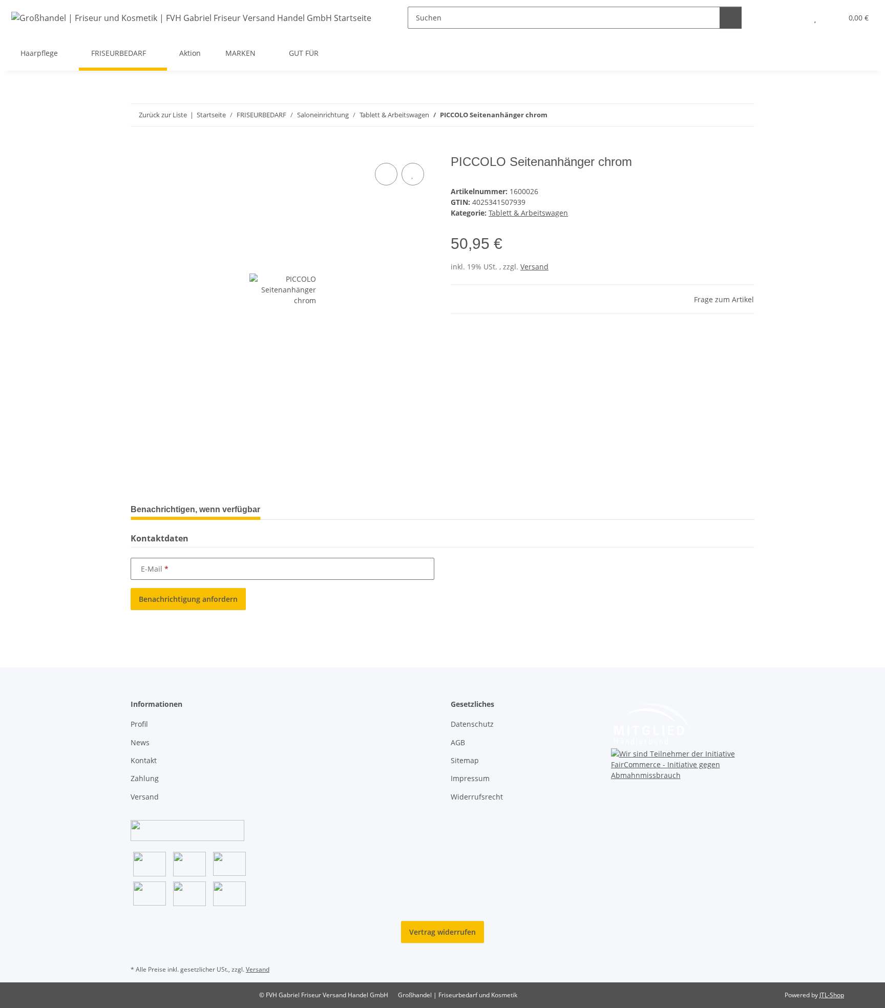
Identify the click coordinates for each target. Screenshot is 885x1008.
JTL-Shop (831, 995)
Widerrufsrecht (477, 797)
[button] (795, 17)
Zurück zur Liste (163, 114)
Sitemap (465, 760)
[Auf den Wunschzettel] (413, 174)
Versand (534, 266)
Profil (139, 724)
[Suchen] (731, 18)
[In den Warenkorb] (139, 149)
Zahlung (145, 778)
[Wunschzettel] (815, 17)
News (140, 742)
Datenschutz (472, 724)
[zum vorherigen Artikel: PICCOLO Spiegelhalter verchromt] (721, 115)
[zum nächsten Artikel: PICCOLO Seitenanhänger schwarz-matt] (743, 115)
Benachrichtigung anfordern (188, 599)
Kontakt (144, 760)
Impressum (470, 778)
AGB (458, 742)
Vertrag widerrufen (442, 932)
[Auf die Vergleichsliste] (386, 174)
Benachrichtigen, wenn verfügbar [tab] (195, 509)
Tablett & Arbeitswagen (528, 213)
